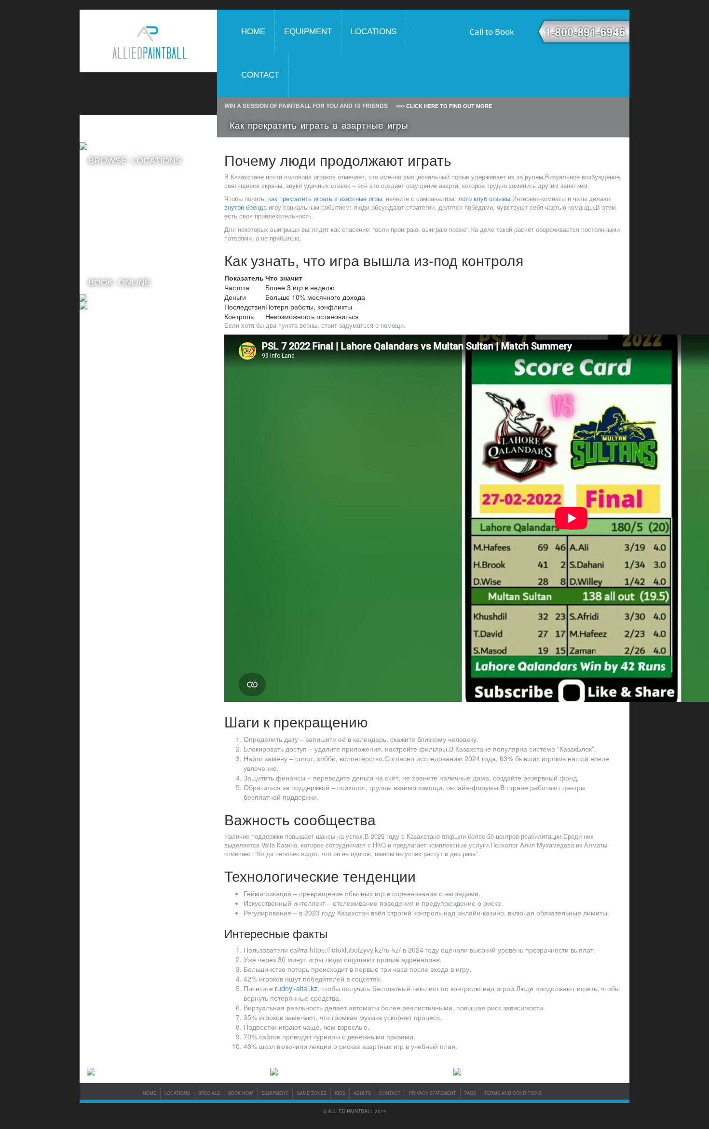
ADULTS (362, 1093)
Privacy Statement (432, 1093)
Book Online (119, 282)
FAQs (470, 1093)
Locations (373, 31)
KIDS (340, 1093)
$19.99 (123, 199)
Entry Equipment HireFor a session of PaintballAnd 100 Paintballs (116, 257)
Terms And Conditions (513, 1093)
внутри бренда (245, 207)
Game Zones (312, 1093)
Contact (260, 75)
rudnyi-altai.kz (296, 988)
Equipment (308, 31)
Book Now (240, 1093)
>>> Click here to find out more (444, 106)
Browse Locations (134, 160)
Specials (209, 1093)
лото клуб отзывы (484, 198)
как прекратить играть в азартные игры (325, 198)
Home (253, 31)
